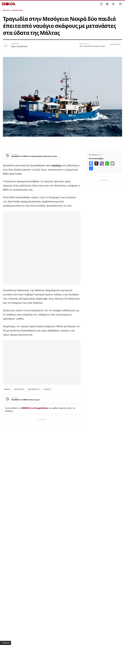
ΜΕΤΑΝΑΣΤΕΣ (34, 389)
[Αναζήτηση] (101, 4)
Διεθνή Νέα (17, 10)
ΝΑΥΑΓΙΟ (47, 389)
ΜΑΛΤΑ (7, 389)
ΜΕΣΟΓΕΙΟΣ (19, 389)
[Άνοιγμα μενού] (120, 4)
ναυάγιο (56, 165)
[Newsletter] (107, 4)
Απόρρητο (5, 643)
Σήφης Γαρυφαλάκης (19, 46)
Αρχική (6, 10)
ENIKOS (9, 4)
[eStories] (113, 4)
